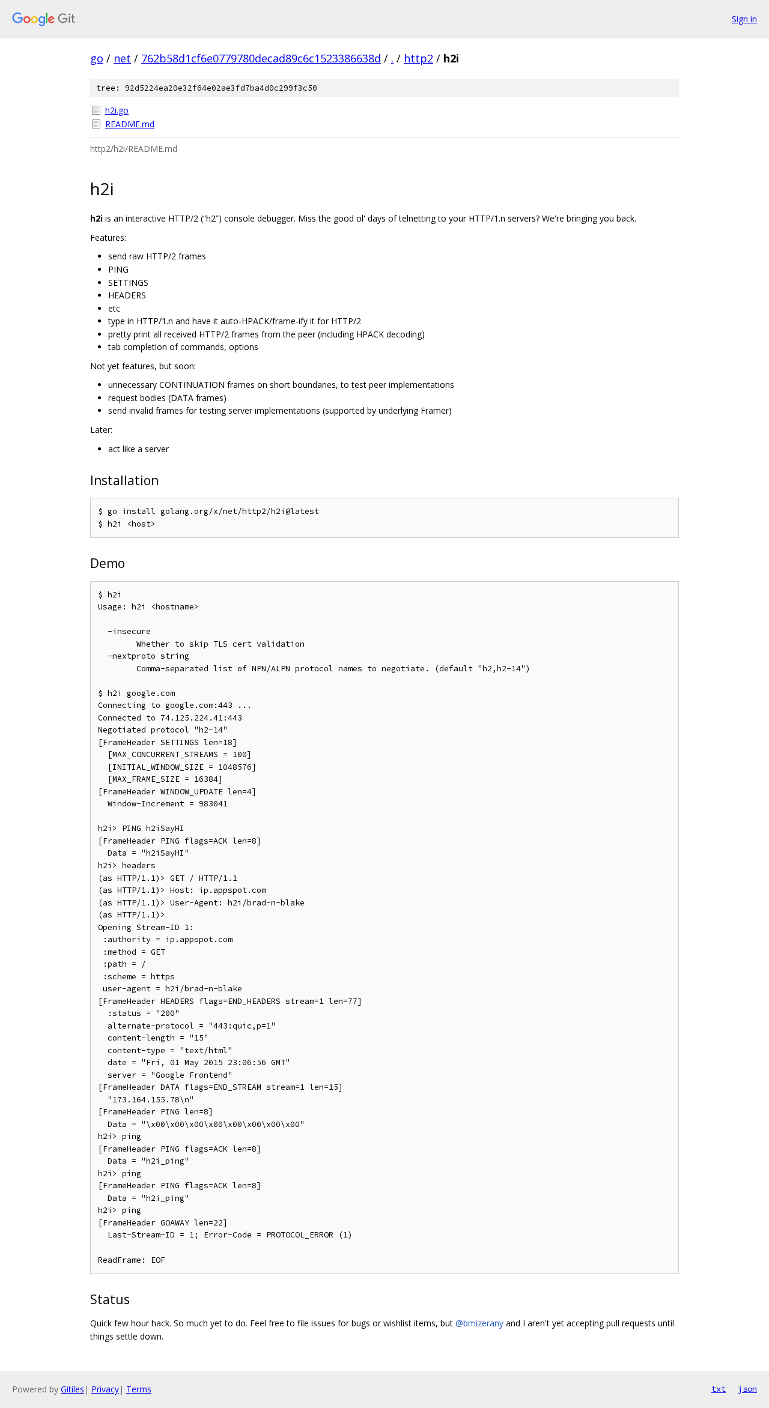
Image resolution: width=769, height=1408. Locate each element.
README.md (129, 124)
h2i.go (117, 110)
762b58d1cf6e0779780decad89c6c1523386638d (261, 58)
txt (718, 1388)
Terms (138, 1389)
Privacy (105, 1389)
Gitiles (72, 1389)
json (747, 1388)
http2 (418, 58)
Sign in (744, 19)
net (122, 58)
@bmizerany (479, 1323)
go (96, 58)
